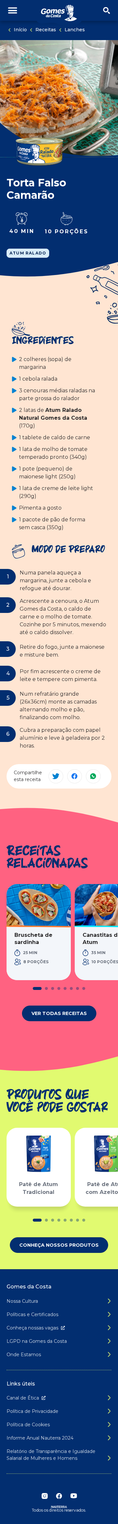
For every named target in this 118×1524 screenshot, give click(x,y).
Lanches (75, 30)
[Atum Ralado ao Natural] (39, 150)
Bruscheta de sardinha (33, 938)
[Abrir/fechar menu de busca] (106, 10)
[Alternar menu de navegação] (12, 10)
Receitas (45, 30)
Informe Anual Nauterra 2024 (40, 1438)
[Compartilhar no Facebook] (74, 776)
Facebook (59, 1495)
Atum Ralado (28, 253)
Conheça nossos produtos (59, 1245)
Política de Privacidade (32, 1411)
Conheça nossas (32, 1328)
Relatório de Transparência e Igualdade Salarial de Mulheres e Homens (51, 1454)
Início (20, 30)
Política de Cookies (28, 1425)
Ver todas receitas (59, 1013)
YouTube (73, 1495)
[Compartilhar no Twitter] (56, 776)
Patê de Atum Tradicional (38, 1188)
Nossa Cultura (22, 1301)
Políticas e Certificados (32, 1314)
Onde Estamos (24, 1354)
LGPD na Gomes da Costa (37, 1341)
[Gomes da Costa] (59, 13)
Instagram (44, 1495)
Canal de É (23, 1398)
